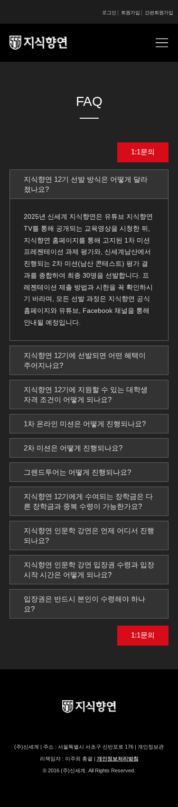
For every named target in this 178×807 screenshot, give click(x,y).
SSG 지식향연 (49, 43)
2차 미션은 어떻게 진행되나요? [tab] (73, 448)
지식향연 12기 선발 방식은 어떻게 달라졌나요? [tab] (86, 184)
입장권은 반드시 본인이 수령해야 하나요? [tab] (84, 604)
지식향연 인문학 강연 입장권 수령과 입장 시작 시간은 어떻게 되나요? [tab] (89, 570)
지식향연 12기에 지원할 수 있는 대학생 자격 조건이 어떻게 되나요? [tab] (86, 394)
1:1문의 (143, 152)
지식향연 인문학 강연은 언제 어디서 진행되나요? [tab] (89, 535)
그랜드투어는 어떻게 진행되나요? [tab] (77, 472)
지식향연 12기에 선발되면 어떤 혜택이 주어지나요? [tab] (85, 360)
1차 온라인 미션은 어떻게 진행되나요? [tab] (85, 424)
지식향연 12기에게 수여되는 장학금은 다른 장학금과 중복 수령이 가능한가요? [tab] (88, 501)
